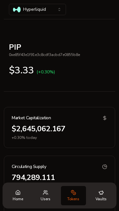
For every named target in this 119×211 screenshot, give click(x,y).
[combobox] (37, 9)
